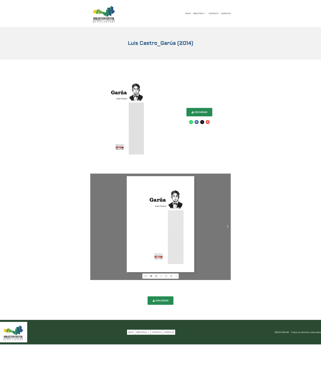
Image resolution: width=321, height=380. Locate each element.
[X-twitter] (202, 122)
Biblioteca (198, 13)
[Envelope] (208, 122)
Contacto (214, 13)
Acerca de (226, 13)
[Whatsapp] (191, 122)
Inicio (188, 13)
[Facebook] (196, 122)
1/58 (145, 276)
